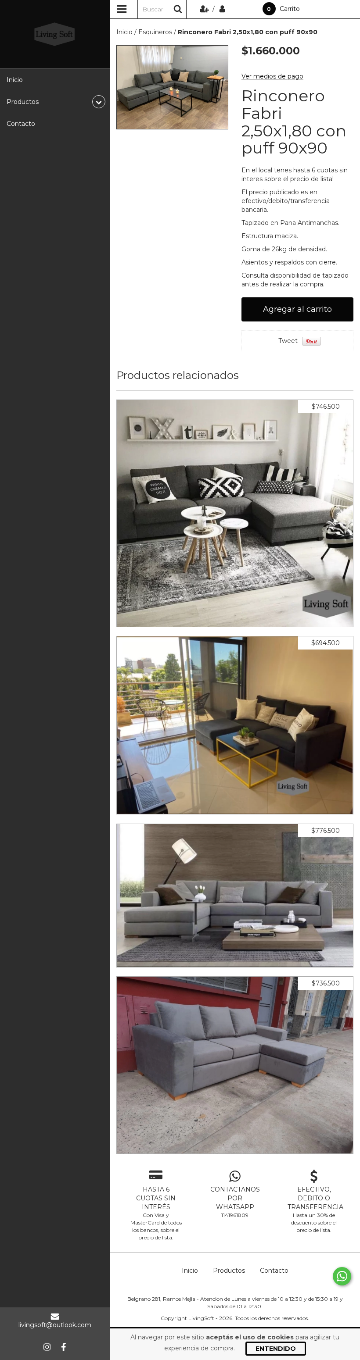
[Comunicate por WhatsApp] (342, 1276)
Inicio (15, 80)
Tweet (288, 341)
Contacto (21, 124)
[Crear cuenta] (205, 9)
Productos (229, 1270)
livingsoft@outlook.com (54, 1325)
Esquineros (155, 32)
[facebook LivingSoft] (63, 1346)
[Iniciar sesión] (222, 9)
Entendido (276, 1349)
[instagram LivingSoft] (46, 1346)
